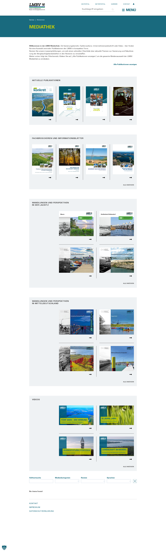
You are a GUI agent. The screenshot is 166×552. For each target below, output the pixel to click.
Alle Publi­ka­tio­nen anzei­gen (125, 64)
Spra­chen (111, 478)
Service (31, 20)
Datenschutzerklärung (41, 511)
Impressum (34, 507)
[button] (129, 10)
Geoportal (85, 4)
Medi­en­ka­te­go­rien (62, 478)
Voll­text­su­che (35, 478)
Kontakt (126, 4)
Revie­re (84, 478)
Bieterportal (100, 4)
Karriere (114, 4)
